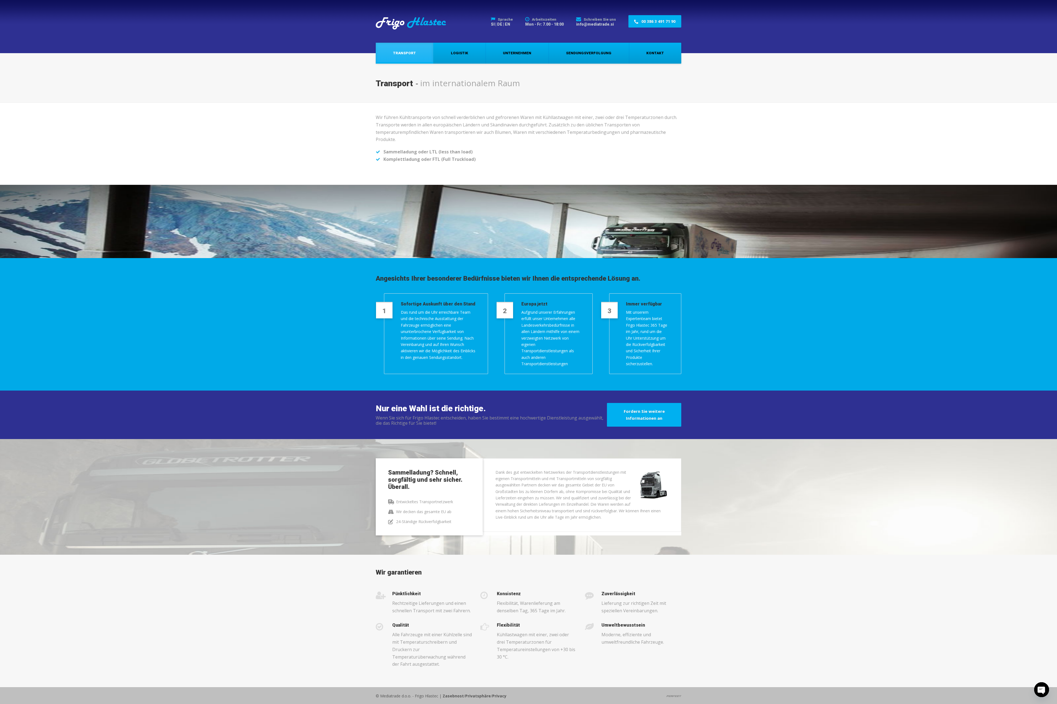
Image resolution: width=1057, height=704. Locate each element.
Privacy (499, 695)
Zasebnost (453, 695)
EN (507, 24)
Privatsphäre (478, 695)
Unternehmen (517, 53)
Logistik (459, 53)
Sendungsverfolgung (588, 53)
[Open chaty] (1041, 689)
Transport (404, 53)
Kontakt (655, 53)
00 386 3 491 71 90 (657, 21)
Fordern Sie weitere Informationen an (644, 414)
